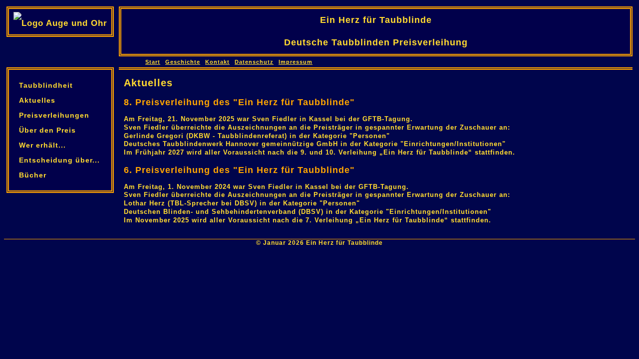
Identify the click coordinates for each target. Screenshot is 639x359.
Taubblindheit (46, 85)
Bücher (32, 175)
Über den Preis (47, 130)
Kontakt (217, 62)
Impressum (296, 62)
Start (152, 62)
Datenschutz (254, 62)
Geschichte (182, 62)
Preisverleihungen (54, 115)
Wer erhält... (42, 145)
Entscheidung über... (59, 160)
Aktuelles (37, 100)
